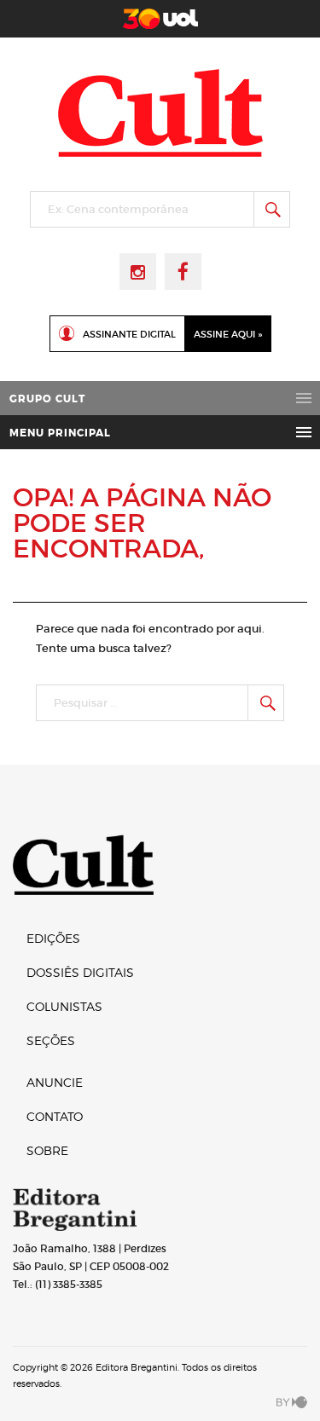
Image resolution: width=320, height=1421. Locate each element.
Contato (54, 1116)
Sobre (47, 1150)
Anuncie (54, 1082)
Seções (50, 1040)
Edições (53, 938)
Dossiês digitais (80, 972)
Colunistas (64, 1006)
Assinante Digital (129, 334)
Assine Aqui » (228, 334)
